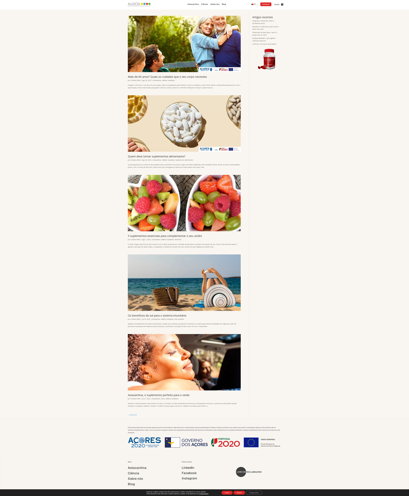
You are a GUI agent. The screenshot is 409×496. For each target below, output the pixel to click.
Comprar (266, 4)
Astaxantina (193, 4)
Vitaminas (178, 239)
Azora (163, 399)
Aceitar (227, 493)
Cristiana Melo (135, 80)
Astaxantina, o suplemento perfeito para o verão (158, 395)
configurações (203, 494)
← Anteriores (132, 415)
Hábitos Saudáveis (168, 80)
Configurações (254, 493)
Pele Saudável (179, 319)
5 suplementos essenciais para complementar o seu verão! (165, 236)
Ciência (204, 4)
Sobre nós (215, 4)
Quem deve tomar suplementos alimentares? (156, 156)
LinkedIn (188, 467)
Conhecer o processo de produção (264, 44)
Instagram (189, 478)
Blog (224, 4)
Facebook (189, 473)
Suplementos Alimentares (184, 160)
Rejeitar (239, 493)
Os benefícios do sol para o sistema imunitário (157, 315)
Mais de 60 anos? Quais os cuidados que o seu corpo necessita (167, 77)
